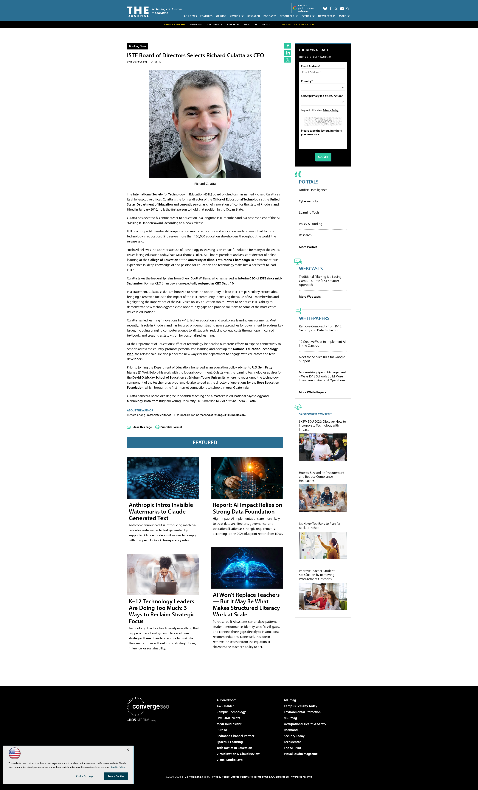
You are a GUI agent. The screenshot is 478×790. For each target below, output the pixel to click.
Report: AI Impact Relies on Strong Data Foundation (247, 508)
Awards (235, 16)
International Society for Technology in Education (168, 194)
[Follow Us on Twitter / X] (336, 8)
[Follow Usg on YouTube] (342, 8)
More (342, 16)
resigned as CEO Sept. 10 (216, 283)
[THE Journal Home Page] (154, 11)
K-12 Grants (214, 24)
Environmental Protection (302, 712)
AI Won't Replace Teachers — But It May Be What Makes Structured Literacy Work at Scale (246, 604)
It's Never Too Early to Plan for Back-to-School (319, 526)
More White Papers (312, 392)
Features (206, 16)
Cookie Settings (84, 776)
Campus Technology (231, 712)
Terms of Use (262, 776)
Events (306, 16)
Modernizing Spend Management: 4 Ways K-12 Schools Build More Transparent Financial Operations (323, 376)
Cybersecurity (308, 201)
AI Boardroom (226, 700)
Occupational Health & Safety (305, 724)
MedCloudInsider (229, 724)
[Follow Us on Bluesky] (325, 8)
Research (253, 16)
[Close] (128, 750)
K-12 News (190, 16)
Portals (309, 181)
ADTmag (290, 700)
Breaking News (137, 46)
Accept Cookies (116, 776)
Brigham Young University (207, 377)
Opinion (221, 16)
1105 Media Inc (191, 776)
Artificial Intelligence (313, 190)
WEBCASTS (311, 268)
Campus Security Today (300, 706)
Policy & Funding (310, 224)
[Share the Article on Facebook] (287, 45)
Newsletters (327, 16)
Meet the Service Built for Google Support (322, 359)
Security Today (294, 736)
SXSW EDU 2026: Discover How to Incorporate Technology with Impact (322, 425)
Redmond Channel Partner (235, 736)
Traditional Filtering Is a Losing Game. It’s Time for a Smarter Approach (320, 280)
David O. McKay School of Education (158, 377)
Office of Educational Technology (236, 199)
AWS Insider (225, 706)
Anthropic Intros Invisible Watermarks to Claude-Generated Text (161, 511)
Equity (266, 24)
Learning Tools (309, 212)
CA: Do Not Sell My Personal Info (291, 776)
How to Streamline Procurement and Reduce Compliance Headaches (321, 477)
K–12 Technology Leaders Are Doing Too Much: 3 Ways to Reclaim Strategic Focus (162, 611)
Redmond (291, 730)
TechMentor (292, 742)
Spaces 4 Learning (230, 742)
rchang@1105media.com (229, 415)
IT (276, 24)
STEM (247, 24)
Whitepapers (314, 318)
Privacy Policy (331, 110)
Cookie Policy (239, 776)
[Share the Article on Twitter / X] (287, 59)
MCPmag (290, 718)
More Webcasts (310, 296)
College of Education (163, 260)
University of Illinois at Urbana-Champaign (219, 260)
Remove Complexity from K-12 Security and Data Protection (320, 328)
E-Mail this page (142, 427)
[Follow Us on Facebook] (331, 8)
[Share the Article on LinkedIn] (287, 52)
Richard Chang (138, 61)
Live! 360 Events (228, 718)
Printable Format (171, 427)
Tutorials (196, 24)
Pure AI (222, 730)
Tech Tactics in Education (234, 748)
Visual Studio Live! (230, 760)
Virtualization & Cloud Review (238, 754)
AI (255, 24)
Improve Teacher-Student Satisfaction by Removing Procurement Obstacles (317, 575)
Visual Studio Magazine (301, 754)
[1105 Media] (149, 740)
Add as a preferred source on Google (307, 8)
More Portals (308, 247)
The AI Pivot (292, 748)
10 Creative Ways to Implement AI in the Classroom (322, 343)
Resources (287, 16)
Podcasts (270, 16)
